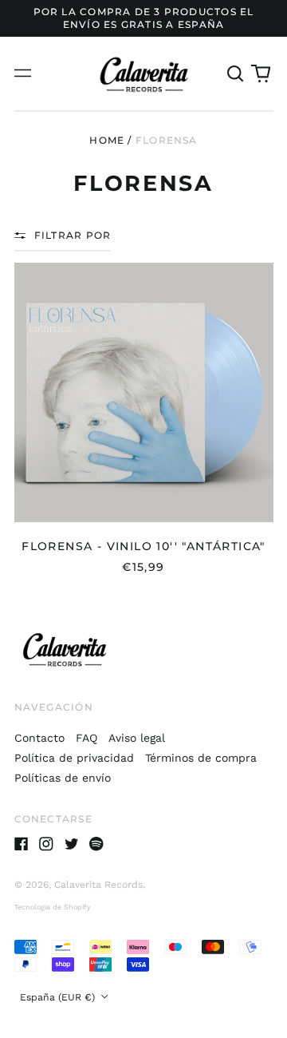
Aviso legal (136, 737)
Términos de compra (201, 757)
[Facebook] (21, 844)
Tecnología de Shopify (52, 907)
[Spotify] (96, 844)
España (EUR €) (59, 997)
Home (106, 140)
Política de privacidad (74, 757)
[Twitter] (72, 844)
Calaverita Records (98, 884)
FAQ (86, 737)
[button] (236, 73)
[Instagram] (46, 844)
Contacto (39, 737)
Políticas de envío (62, 777)
